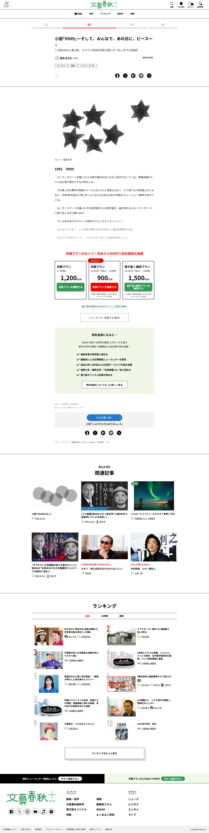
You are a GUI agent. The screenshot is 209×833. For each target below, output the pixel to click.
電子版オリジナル (76, 809)
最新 (87, 616)
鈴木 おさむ (66, 58)
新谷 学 (103, 522)
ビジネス (133, 804)
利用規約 (38, 829)
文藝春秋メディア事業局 (145, 518)
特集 (68, 814)
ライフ (132, 814)
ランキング (105, 13)
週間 (121, 616)
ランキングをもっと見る (104, 753)
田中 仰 (157, 685)
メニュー (7, 6)
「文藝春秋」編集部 (75, 660)
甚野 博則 (72, 684)
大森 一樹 (138, 573)
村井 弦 (168, 685)
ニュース (133, 799)
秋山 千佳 (72, 637)
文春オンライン (95, 829)
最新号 (120, 13)
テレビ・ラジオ (87, 65)
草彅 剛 (88, 573)
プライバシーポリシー (54, 829)
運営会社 (108, 829)
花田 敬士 (145, 708)
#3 (132, 24)
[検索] (172, 4)
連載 (132, 13)
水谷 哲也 (145, 685)
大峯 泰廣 (145, 637)
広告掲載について (10, 829)
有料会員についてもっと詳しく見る (104, 384)
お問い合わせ (26, 829)
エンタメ (61, 65)
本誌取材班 (85, 637)
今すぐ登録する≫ (70, 778)
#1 (46, 24)
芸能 (73, 65)
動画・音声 (72, 799)
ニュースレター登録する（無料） (104, 317)
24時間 (104, 616)
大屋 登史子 (73, 729)
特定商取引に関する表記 (76, 829)
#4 (163, 24)
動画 (80, 13)
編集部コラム (104, 804)
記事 (91, 13)
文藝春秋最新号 (75, 804)
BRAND (100, 809)
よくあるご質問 (105, 814)
